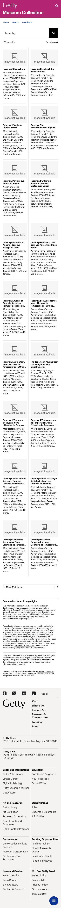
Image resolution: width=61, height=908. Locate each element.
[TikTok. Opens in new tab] (34, 694)
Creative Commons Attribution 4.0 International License (28, 672)
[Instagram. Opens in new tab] (24, 694)
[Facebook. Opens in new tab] (5, 694)
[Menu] (53, 900)
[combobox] (26, 33)
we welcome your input (24, 645)
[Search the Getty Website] (56, 6)
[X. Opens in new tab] (14, 694)
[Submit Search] (53, 33)
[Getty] (10, 6)
